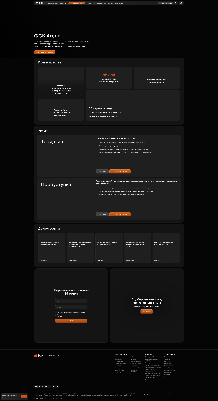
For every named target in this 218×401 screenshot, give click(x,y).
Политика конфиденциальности (70, 399)
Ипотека (167, 357)
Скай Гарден (119, 361)
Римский (133, 359)
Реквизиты (167, 372)
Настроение (134, 366)
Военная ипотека (169, 370)
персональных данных (78, 312)
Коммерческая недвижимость (149, 370)
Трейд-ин (167, 359)
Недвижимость (52, 3)
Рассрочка (167, 361)
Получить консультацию (45, 52)
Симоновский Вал (121, 363)
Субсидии (167, 363)
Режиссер (118, 372)
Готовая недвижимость (152, 365)
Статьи (147, 380)
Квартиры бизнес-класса (153, 363)
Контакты (167, 374)
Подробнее (102, 171)
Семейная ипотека (170, 368)
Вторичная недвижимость (153, 373)
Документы (168, 377)
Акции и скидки (150, 377)
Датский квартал (135, 361)
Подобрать (146, 311)
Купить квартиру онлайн (152, 375)
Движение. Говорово (133, 370)
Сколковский (134, 368)
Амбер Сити (119, 357)
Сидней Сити (119, 359)
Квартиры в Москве (151, 357)
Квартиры (63, 3)
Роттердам (118, 368)
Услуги (110, 3)
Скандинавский (135, 363)
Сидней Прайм (119, 370)
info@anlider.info (54, 399)
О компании (119, 3)
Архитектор (118, 366)
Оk (24, 396)
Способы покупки (100, 3)
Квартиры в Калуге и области (151, 359)
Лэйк (132, 357)
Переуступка (168, 366)
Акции (89, 3)
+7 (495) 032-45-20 (53, 356)
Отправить (71, 320)
